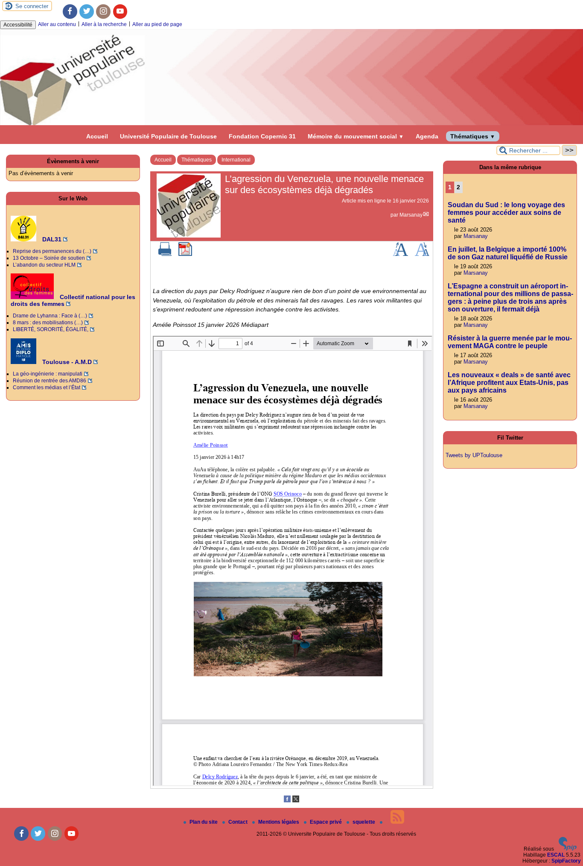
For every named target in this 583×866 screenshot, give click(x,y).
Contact (238, 822)
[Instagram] (103, 11)
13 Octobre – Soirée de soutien (49, 258)
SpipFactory (566, 861)
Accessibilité (17, 25)
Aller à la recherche (104, 24)
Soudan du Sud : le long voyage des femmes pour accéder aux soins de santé (506, 212)
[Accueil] (291, 123)
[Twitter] (86, 11)
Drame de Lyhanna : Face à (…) (50, 316)
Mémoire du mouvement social (356, 136)
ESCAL (556, 855)
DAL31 (51, 239)
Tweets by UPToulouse (474, 455)
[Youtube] (120, 11)
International (236, 160)
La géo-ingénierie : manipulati (47, 374)
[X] (295, 801)
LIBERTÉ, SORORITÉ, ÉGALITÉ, (50, 329)
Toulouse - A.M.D (66, 361)
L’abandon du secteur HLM (44, 265)
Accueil (97, 136)
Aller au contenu (57, 24)
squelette (364, 822)
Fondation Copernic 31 (262, 136)
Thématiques (472, 136)
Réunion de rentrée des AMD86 (49, 381)
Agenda (427, 136)
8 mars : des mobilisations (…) (48, 323)
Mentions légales (279, 822)
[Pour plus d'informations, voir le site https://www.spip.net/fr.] (567, 849)
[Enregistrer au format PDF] (185, 254)
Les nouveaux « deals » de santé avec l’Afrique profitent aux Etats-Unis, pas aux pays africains (509, 382)
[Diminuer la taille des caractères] (422, 254)
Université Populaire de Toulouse (168, 136)
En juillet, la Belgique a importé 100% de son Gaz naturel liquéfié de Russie (508, 253)
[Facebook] (70, 11)
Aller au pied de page (157, 24)
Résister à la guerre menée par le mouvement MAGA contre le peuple (510, 342)
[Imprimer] (165, 254)
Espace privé (326, 822)
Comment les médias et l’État (46, 387)
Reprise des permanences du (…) (52, 251)
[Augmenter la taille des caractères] (400, 254)
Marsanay (411, 215)
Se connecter (31, 6)
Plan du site (204, 822)
